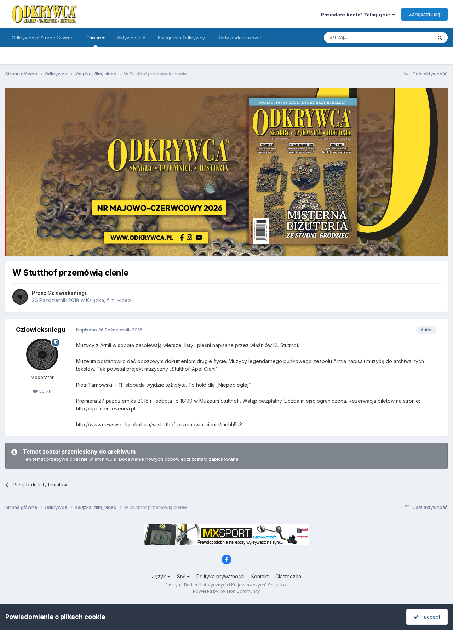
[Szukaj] (440, 37)
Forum (94, 37)
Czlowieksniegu (67, 293)
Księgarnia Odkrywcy (181, 37)
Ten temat (412, 37)
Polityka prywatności (220, 576)
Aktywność (130, 37)
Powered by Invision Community (226, 591)
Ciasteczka (288, 576)
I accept (429, 617)
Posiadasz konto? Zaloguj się (356, 14)
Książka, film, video (108, 300)
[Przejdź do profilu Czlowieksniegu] (20, 297)
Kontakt (260, 576)
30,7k (44, 391)
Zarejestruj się (424, 14)
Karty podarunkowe (239, 37)
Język (159, 576)
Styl (182, 576)
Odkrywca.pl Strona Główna (43, 37)
